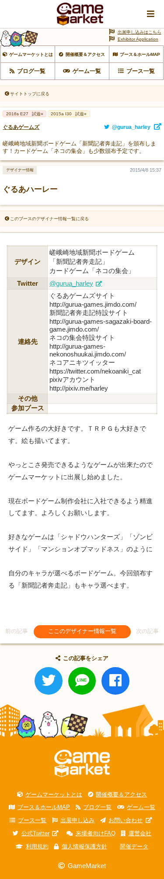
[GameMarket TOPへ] (82, 763)
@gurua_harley (71, 283)
